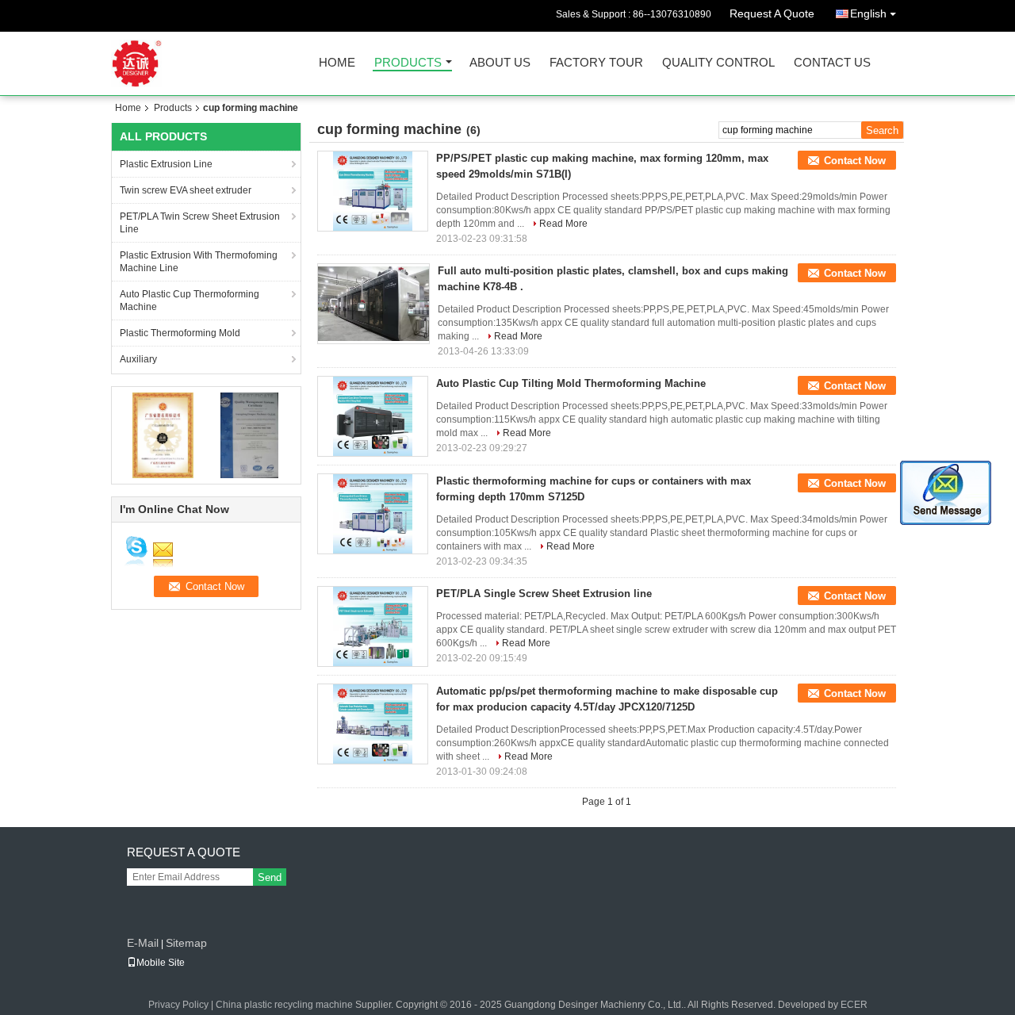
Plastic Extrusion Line (166, 164)
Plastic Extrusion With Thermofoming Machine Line (199, 262)
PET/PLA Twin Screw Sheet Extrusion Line (200, 223)
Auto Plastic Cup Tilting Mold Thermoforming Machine (571, 383)
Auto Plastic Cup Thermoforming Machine (189, 300)
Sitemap (186, 942)
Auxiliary (138, 359)
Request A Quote (772, 13)
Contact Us (832, 63)
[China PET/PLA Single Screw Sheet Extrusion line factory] (372, 626)
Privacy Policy (178, 1004)
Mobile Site (160, 962)
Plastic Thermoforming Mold (180, 333)
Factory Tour (596, 63)
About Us (499, 63)
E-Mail (143, 942)
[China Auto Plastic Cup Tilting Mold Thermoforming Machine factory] (372, 416)
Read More (563, 223)
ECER (854, 1004)
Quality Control (718, 63)
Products (408, 63)
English (868, 13)
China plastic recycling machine (284, 1004)
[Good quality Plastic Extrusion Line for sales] (163, 434)
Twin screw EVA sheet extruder (185, 190)
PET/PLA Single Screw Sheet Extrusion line (544, 593)
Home (337, 63)
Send (270, 877)
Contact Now (855, 161)
